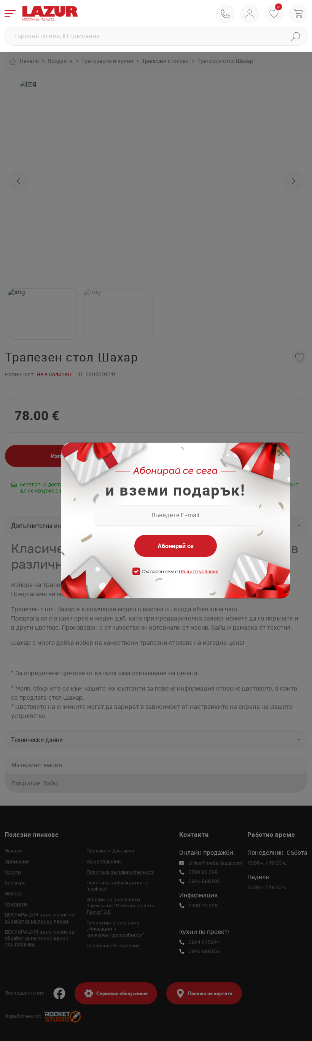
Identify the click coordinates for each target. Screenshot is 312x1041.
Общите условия (198, 571)
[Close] (281, 454)
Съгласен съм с (180, 571)
